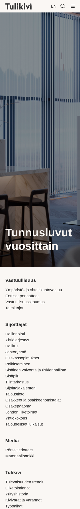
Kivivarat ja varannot (23, 500)
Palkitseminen (17, 364)
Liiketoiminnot (17, 488)
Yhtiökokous (16, 418)
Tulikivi (13, 472)
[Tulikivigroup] (24, 6)
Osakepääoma (18, 406)
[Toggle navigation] (73, 6)
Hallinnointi (15, 334)
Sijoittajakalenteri (20, 388)
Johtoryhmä (15, 352)
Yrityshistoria (16, 494)
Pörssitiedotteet (19, 450)
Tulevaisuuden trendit (24, 482)
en (53, 6)
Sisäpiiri (12, 376)
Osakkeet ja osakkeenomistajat (33, 400)
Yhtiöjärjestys (17, 340)
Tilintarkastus (17, 382)
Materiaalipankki (19, 456)
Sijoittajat (16, 324)
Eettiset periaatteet (22, 296)
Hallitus (11, 346)
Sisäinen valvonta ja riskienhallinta (35, 370)
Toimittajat (14, 308)
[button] (62, 6)
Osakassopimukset (22, 358)
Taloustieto (14, 394)
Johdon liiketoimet (21, 412)
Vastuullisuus (20, 280)
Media (12, 440)
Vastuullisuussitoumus (25, 302)
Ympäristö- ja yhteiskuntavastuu (33, 290)
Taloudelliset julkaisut (24, 424)
